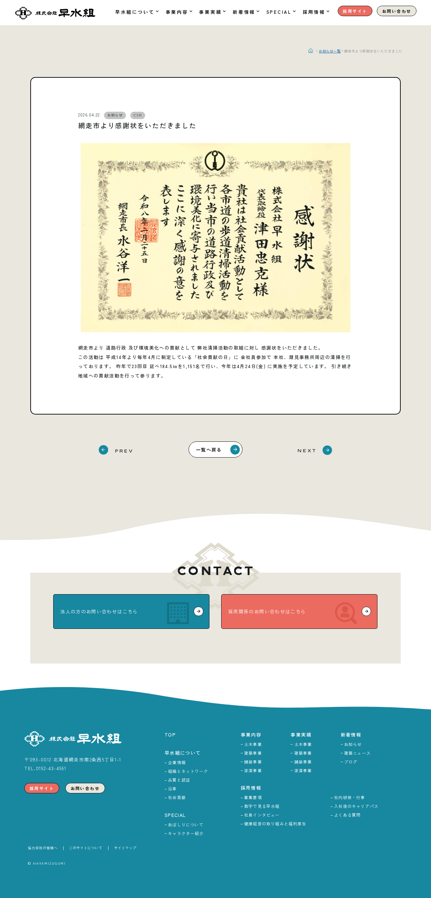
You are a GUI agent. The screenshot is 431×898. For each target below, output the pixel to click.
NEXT (307, 450)
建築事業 (253, 753)
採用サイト (355, 11)
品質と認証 (179, 780)
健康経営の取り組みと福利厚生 (275, 823)
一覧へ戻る (209, 449)
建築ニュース (357, 753)
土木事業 (253, 744)
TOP (170, 734)
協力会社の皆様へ (43, 847)
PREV (124, 451)
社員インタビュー (262, 815)
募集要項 (253, 797)
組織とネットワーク (188, 771)
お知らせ (353, 744)
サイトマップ (125, 847)
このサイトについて (85, 847)
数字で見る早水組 (262, 806)
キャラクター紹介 (186, 833)
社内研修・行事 (349, 797)
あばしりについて (186, 824)
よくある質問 (347, 815)
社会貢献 (177, 797)
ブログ (351, 761)
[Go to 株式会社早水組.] (313, 50)
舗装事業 (253, 761)
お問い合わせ (396, 11)
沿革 (172, 788)
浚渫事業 (253, 770)
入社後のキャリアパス (356, 806)
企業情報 (177, 762)
